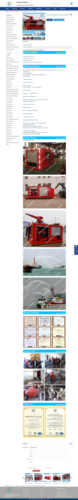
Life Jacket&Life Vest (10, 78)
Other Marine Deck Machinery (12, 61)
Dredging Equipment (10, 59)
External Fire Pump (10, 49)
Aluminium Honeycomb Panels (12, 136)
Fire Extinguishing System (11, 72)
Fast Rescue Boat (9, 21)
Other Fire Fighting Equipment (12, 93)
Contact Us (62, 8)
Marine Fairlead (9, 112)
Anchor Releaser (9, 100)
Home (7, 8)
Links (48, 499)
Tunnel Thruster (9, 27)
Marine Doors (9, 110)
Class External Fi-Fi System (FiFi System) (38, 483)
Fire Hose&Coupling (10, 76)
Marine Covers (9, 108)
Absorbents (39, 8)
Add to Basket (60, 19)
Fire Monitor (8, 53)
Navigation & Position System (12, 89)
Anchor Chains (9, 98)
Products (14, 8)
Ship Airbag (8, 129)
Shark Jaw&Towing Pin (11, 44)
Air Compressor (9, 85)
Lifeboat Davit (9, 15)
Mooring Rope (9, 127)
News (55, 8)
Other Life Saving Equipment (12, 95)
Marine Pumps (9, 57)
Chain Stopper (9, 102)
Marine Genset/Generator (11, 36)
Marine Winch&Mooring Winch (12, 38)
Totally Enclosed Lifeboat (11, 23)
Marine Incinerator (10, 40)
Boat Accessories (9, 25)
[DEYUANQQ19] (9, 3)
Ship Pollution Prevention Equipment (13, 68)
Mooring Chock (9, 123)
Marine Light (8, 87)
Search (72, 3)
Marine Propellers (9, 30)
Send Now (36, 470)
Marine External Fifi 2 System (48, 483)
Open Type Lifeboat (10, 19)
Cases (7, 144)
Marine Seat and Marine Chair (12, 119)
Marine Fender (9, 115)
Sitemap (42, 495)
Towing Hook (9, 132)
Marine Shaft (8, 32)
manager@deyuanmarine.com (64, 496)
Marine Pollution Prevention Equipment (13, 142)
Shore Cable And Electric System (13, 91)
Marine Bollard (9, 106)
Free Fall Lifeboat (9, 17)
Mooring (30, 8)
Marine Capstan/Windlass (11, 34)
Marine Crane (9, 42)
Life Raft (8, 55)
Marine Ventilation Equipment (12, 66)
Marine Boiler (9, 83)
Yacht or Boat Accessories (11, 70)
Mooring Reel (9, 125)
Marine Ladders (9, 117)
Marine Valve (9, 64)
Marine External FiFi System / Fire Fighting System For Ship (66, 483)
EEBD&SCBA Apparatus (11, 74)
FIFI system (25, 447)
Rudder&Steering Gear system (12, 47)
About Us (48, 8)
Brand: (24, 44)
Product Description (28, 47)
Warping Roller (9, 134)
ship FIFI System (33, 447)
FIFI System (8, 51)
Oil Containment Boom (10, 138)
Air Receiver (8, 81)
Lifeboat (22, 8)
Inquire (49, 19)
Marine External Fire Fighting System (29, 483)
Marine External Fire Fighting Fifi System (57, 483)
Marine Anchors (9, 104)
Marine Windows (9, 121)
